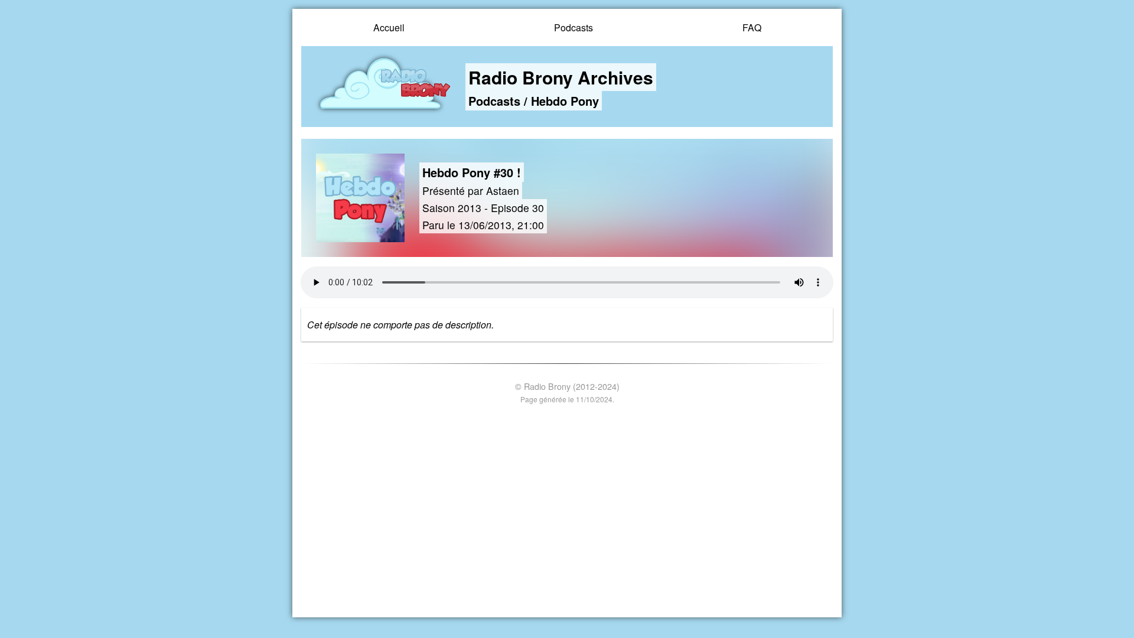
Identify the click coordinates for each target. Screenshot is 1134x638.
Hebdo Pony (565, 100)
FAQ (751, 27)
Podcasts (573, 27)
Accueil (389, 27)
